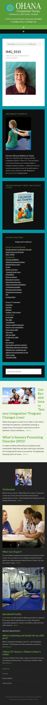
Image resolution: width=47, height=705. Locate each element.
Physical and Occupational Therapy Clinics (23, 699)
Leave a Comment (12, 58)
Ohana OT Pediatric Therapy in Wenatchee (23, 7)
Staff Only (5, 669)
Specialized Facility (11, 614)
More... (29, 430)
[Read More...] (7, 647)
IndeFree (38, 697)
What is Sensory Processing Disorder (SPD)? (22, 439)
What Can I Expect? (12, 551)
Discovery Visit (11, 173)
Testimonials (8, 489)
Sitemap (5, 673)
